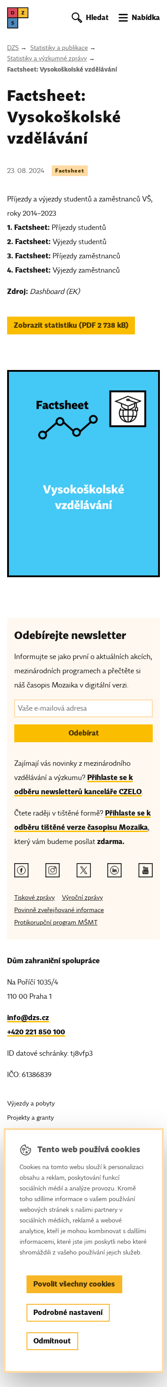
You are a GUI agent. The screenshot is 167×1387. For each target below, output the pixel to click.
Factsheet (69, 170)
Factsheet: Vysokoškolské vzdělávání (62, 69)
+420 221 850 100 (36, 1032)
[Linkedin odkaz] (114, 870)
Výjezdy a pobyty (31, 1103)
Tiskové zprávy (34, 897)
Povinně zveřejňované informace (59, 910)
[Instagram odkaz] (52, 870)
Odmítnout (52, 1341)
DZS (13, 48)
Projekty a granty (30, 1118)
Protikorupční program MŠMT (56, 922)
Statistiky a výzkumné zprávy (47, 58)
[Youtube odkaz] (145, 870)
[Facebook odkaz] (21, 870)
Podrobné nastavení (67, 1312)
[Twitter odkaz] (84, 870)
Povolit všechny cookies (74, 1284)
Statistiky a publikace (59, 48)
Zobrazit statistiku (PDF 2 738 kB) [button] (71, 325)
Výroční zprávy (82, 897)
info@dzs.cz (28, 1017)
